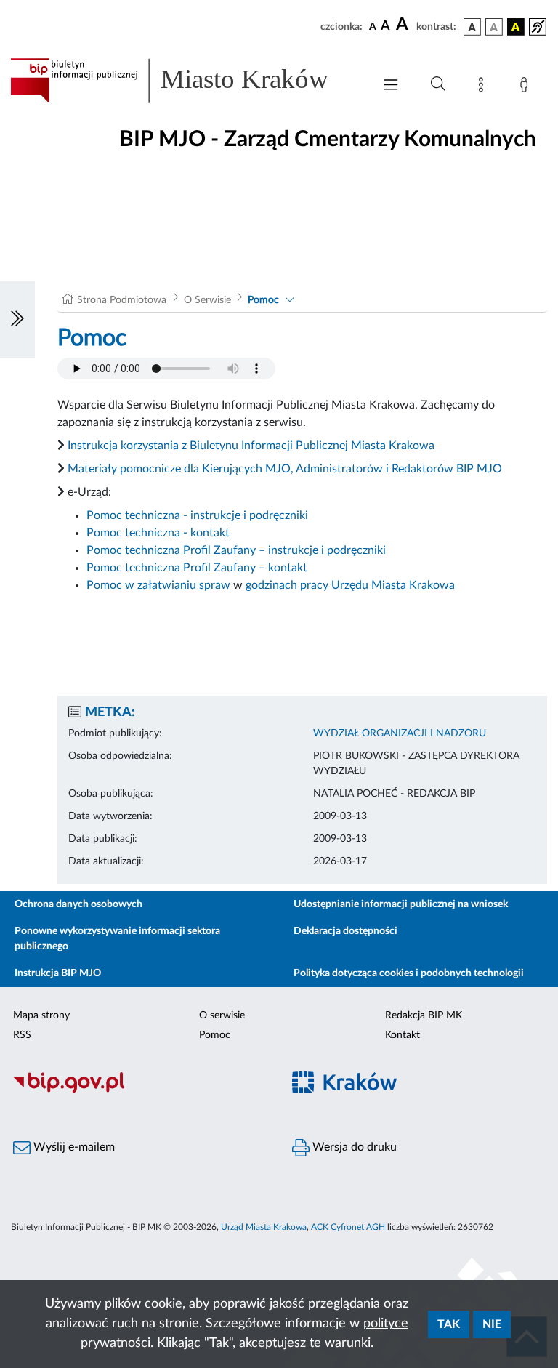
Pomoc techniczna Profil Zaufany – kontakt (196, 568)
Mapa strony (41, 1015)
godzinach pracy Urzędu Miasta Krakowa (350, 585)
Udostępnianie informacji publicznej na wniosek (401, 904)
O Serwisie (207, 300)
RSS (22, 1035)
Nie (491, 1324)
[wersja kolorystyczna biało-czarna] (494, 26)
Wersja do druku (353, 1147)
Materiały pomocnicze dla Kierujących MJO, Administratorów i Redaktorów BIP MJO (285, 469)
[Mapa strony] (484, 87)
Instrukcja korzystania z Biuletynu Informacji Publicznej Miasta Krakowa (251, 445)
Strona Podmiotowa (121, 300)
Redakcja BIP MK (423, 1015)
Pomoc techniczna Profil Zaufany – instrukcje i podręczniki (236, 550)
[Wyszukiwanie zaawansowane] (438, 84)
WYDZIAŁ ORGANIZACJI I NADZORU (399, 733)
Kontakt (402, 1035)
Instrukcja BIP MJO (58, 973)
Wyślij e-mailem (73, 1147)
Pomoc (263, 300)
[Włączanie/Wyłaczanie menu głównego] (391, 86)
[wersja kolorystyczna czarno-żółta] (515, 26)
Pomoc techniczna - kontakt (158, 533)
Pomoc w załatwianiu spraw (158, 585)
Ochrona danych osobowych (78, 904)
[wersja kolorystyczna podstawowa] (472, 26)
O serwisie (222, 1015)
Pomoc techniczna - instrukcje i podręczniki (197, 515)
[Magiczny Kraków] (418, 1091)
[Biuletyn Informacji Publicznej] (139, 1090)
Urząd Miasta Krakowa (264, 1227)
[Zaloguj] (526, 87)
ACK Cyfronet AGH (348, 1227)
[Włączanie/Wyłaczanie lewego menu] (17, 319)
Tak (448, 1324)
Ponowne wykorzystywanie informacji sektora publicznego (117, 938)
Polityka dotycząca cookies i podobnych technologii (409, 973)
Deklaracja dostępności (345, 931)
